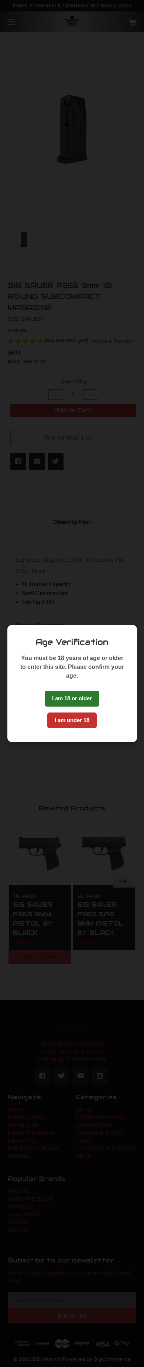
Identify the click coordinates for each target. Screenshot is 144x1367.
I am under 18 (72, 720)
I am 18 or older (72, 698)
